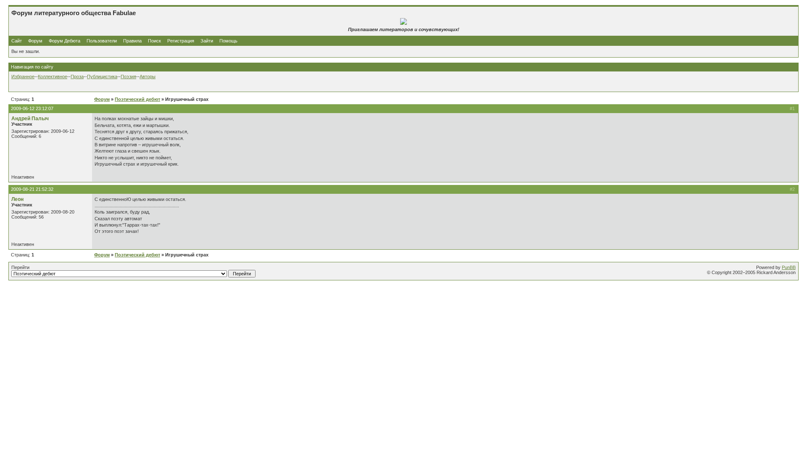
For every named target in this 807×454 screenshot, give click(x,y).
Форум (35, 40)
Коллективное (52, 76)
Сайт (17, 40)
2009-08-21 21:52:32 (32, 189)
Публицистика (102, 76)
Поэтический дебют (137, 99)
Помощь (228, 40)
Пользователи (102, 40)
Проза (77, 76)
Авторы (148, 76)
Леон (17, 199)
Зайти (206, 40)
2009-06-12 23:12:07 (32, 108)
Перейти (20, 267)
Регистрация (180, 40)
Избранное (22, 76)
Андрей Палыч (30, 118)
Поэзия (128, 76)
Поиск (154, 40)
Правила (132, 40)
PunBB (789, 267)
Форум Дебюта (65, 40)
